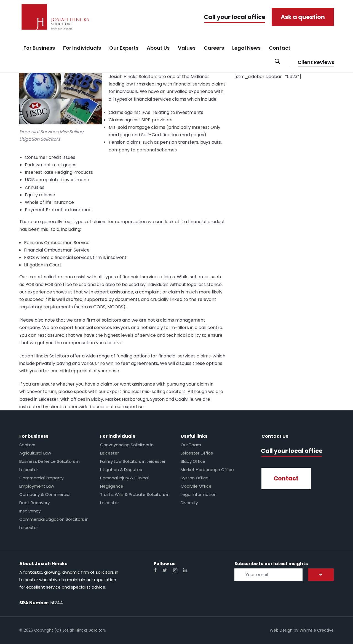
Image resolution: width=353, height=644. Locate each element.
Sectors (27, 445)
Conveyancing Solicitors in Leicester (127, 449)
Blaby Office (193, 461)
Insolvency (30, 511)
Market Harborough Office (207, 469)
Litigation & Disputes (121, 469)
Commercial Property (41, 478)
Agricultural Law (35, 453)
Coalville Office (196, 486)
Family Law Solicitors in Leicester (132, 461)
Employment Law (36, 486)
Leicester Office (197, 453)
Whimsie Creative (316, 630)
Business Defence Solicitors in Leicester (49, 465)
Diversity (189, 503)
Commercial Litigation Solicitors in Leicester (54, 523)
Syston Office (194, 478)
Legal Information (198, 494)
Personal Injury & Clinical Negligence (124, 482)
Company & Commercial (44, 494)
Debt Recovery (34, 503)
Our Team (191, 445)
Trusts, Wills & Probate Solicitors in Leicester (135, 498)
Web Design (281, 630)
